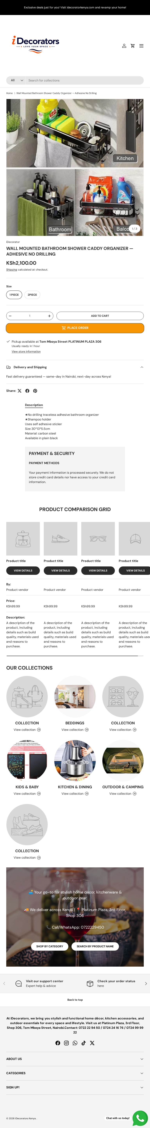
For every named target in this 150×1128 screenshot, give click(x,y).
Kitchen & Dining (75, 787)
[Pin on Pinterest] (35, 391)
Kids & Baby (27, 787)
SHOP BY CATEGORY (49, 946)
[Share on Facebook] (27, 391)
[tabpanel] (75, 426)
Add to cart (100, 316)
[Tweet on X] (19, 391)
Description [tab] (34, 405)
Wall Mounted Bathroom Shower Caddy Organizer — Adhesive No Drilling (56, 93)
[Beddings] (75, 696)
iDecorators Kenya (25, 1118)
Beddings (74, 723)
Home (9, 93)
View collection (25, 730)
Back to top (75, 999)
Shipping (11, 269)
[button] (133, 46)
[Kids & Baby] (27, 760)
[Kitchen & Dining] (75, 760)
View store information (26, 351)
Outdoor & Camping (123, 787)
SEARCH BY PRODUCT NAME (95, 946)
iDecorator (13, 242)
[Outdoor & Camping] (123, 760)
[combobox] (75, 80)
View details (23, 570)
